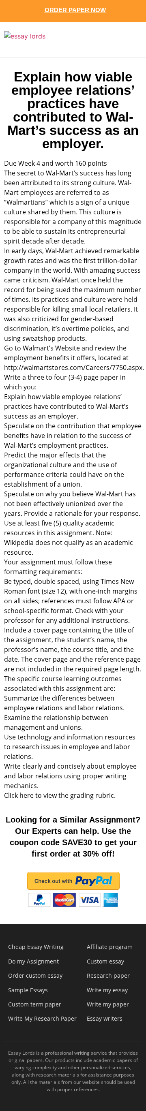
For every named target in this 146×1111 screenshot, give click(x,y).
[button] (129, 39)
